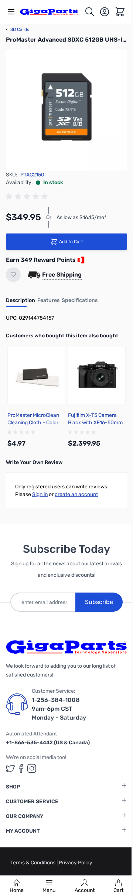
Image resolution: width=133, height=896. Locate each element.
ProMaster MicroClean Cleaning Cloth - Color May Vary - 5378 (33, 422)
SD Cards (17, 29)
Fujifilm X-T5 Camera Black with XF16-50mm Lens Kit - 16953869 (95, 422)
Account (85, 890)
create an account (76, 494)
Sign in (40, 494)
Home (17, 890)
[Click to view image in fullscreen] (66, 110)
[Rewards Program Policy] (80, 260)
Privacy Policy (75, 863)
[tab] (20, 303)
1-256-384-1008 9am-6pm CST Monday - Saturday (59, 708)
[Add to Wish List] (13, 274)
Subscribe (99, 601)
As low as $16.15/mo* (81, 217)
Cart (118, 890)
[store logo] (52, 11)
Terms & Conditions (33, 863)
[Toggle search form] (89, 11)
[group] (28, 196)
